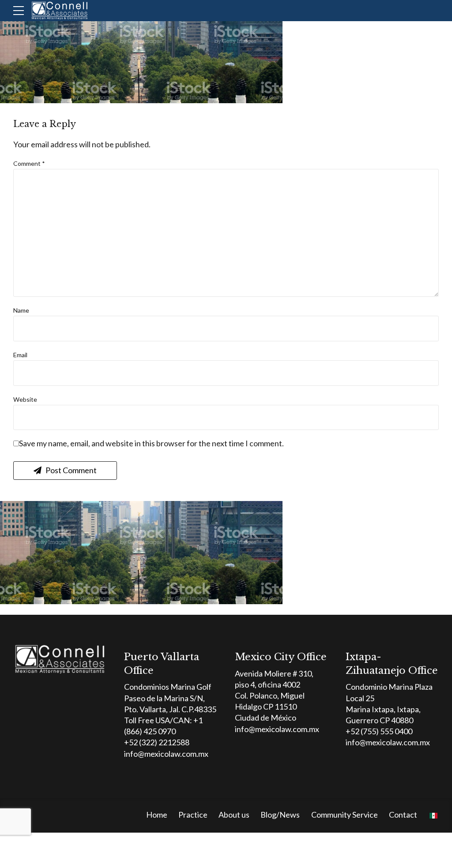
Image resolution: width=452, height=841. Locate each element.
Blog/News (280, 814)
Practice (192, 814)
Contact (403, 814)
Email (20, 355)
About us (233, 814)
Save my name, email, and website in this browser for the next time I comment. (151, 443)
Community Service (344, 814)
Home (156, 814)
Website (25, 399)
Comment (29, 163)
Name (21, 310)
